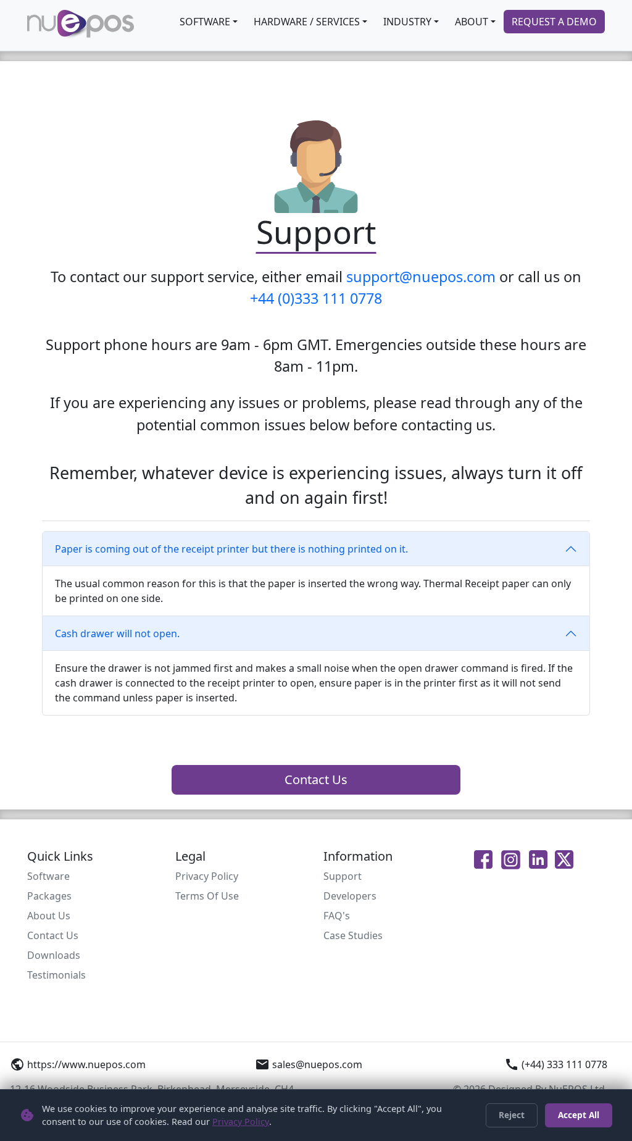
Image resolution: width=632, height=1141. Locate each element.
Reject (512, 1115)
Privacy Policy (206, 876)
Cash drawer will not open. (117, 633)
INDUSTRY (407, 21)
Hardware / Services (307, 21)
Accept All (578, 1115)
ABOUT (471, 21)
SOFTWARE (205, 21)
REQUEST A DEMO (554, 21)
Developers (349, 896)
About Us (48, 915)
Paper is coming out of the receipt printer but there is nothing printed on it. (231, 549)
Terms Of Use (207, 896)
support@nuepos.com (421, 276)
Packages (49, 896)
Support (342, 876)
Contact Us (316, 779)
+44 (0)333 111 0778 (316, 298)
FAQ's (336, 915)
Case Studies (353, 935)
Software (48, 876)
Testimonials (56, 975)
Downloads (53, 955)
